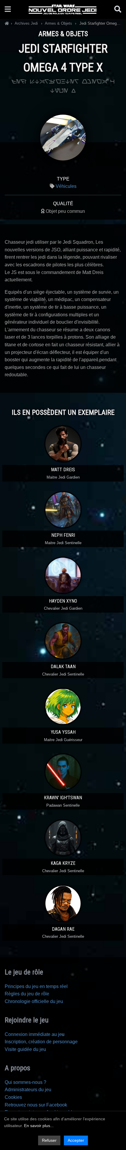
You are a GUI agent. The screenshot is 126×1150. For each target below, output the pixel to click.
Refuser (49, 1140)
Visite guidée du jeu (25, 1049)
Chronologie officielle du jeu (34, 1001)
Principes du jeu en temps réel (36, 986)
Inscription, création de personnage (41, 1041)
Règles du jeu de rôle (27, 993)
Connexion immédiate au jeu (34, 1034)
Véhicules (66, 186)
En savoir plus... (39, 1125)
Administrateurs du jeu (28, 1089)
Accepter (76, 1140)
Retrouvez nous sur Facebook (36, 1104)
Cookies (13, 1097)
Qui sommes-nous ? (25, 1082)
